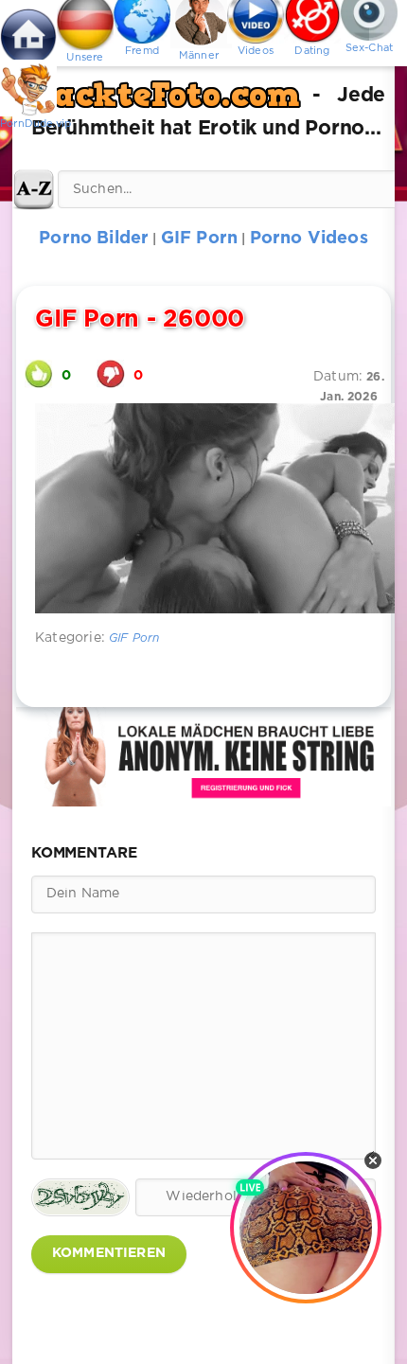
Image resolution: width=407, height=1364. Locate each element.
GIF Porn (134, 638)
